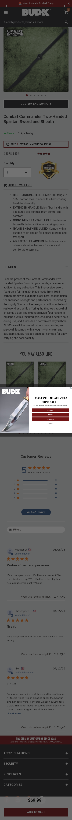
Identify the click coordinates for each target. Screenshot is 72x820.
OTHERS (50, 423)
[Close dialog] (70, 388)
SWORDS (50, 410)
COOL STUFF (50, 419)
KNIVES (50, 414)
